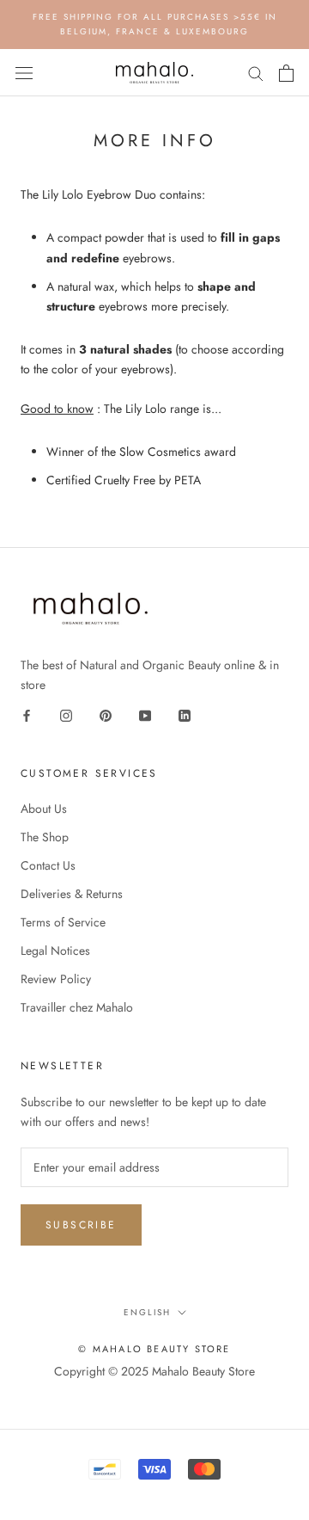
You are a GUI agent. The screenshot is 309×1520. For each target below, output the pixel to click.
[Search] (256, 72)
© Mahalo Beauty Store (154, 1349)
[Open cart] (286, 73)
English (147, 1312)
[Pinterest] (106, 714)
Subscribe (81, 1225)
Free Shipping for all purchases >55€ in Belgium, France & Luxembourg (155, 24)
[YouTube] (145, 714)
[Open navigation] (24, 73)
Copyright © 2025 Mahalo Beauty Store (154, 1371)
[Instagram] (66, 714)
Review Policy (56, 979)
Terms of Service (63, 922)
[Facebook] (27, 714)
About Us (44, 808)
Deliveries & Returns (72, 893)
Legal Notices (55, 950)
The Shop (45, 837)
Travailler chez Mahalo (77, 1007)
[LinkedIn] (185, 714)
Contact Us (48, 865)
